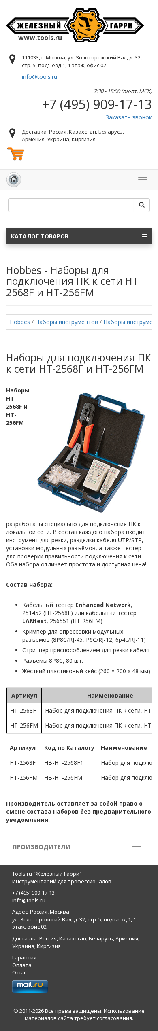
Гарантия (24, 957)
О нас (19, 972)
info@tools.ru (39, 77)
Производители (41, 846)
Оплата (22, 965)
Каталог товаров (39, 236)
